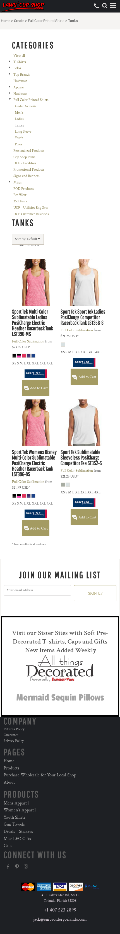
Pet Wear (20, 195)
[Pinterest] (17, 867)
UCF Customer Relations (31, 214)
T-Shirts (19, 62)
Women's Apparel (20, 810)
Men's (19, 112)
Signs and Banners (26, 176)
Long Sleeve (23, 131)
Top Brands (21, 74)
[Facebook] (8, 867)
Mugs (17, 182)
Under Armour (25, 106)
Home (5, 21)
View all (19, 55)
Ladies (19, 119)
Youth (19, 138)
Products (11, 768)
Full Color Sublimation (28, 341)
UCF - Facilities (24, 163)
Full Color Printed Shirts (46, 21)
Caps (8, 846)
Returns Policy (14, 729)
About (9, 782)
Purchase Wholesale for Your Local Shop (40, 775)
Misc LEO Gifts (17, 839)
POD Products (23, 189)
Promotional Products (28, 169)
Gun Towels (14, 824)
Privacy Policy (14, 741)
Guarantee (11, 735)
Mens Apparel (16, 803)
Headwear (20, 81)
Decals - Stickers (18, 831)
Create (19, 21)
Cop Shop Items (24, 157)
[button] (104, 5)
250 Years (20, 201)
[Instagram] (26, 867)
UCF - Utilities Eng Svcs (30, 207)
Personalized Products (28, 150)
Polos (17, 68)
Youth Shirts (14, 817)
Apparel (18, 87)
